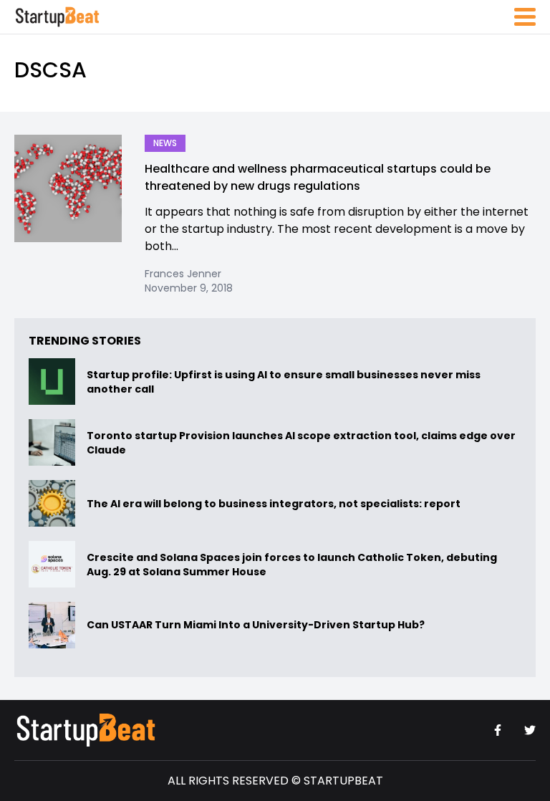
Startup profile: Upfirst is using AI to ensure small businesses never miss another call (284, 382)
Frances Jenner (183, 274)
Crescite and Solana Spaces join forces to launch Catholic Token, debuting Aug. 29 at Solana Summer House (292, 564)
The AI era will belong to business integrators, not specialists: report (273, 504)
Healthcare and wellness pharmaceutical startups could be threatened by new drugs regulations (318, 177)
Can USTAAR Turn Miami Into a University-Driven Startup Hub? (256, 625)
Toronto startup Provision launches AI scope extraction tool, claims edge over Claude (301, 442)
